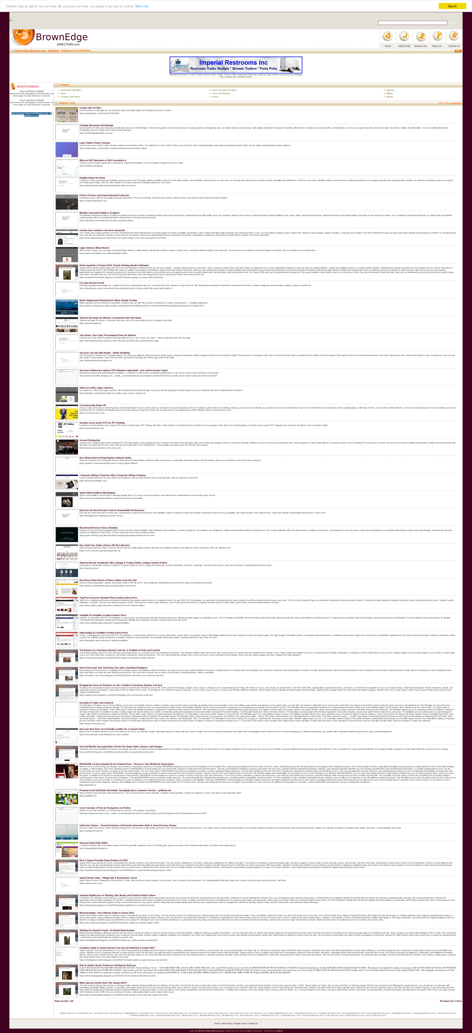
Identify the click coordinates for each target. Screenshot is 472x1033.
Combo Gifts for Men (90, 108)
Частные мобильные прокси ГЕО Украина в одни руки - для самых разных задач (123, 370)
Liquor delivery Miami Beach (94, 248)
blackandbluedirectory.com (281, 1013)
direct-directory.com (249, 1015)
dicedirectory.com (230, 1015)
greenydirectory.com (354, 1015)
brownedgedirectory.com (378, 1013)
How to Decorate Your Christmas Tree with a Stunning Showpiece (113, 668)
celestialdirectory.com (401, 1013)
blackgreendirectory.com (306, 1013)
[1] (451, 1001)
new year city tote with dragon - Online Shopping (104, 353)
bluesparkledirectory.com (353, 1013)
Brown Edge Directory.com (30, 50)
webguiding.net (130, 1013)
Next (459, 1001)
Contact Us (253, 1023)
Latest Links (226, 1023)
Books (63, 93)
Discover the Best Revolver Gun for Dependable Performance (111, 510)
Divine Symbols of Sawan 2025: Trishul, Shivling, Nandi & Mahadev (114, 265)
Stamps (389, 97)
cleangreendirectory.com (424, 1013)
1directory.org (161, 1013)
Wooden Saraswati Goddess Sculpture (99, 213)
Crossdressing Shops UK (92, 405)
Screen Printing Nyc (89, 440)
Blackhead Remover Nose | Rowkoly (98, 528)
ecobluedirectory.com (290, 1015)
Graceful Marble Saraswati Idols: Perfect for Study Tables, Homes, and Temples (120, 746)
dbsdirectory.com (189, 1015)
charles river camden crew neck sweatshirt (102, 230)
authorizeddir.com (68, 1013)
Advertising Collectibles (70, 90)
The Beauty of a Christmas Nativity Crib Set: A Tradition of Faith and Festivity (119, 650)
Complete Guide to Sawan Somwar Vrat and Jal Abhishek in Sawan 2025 (117, 948)
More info (142, 6)
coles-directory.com (446, 1013)
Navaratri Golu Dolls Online (93, 843)
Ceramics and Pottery (70, 97)
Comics (215, 97)
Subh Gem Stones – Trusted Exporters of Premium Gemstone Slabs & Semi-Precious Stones (127, 825)
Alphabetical (456, 103)
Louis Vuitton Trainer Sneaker (94, 143)
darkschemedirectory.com (168, 1015)
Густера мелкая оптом (91, 283)
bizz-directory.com (258, 1013)
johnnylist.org (116, 1013)
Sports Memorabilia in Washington (97, 493)
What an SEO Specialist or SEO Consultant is (102, 160)
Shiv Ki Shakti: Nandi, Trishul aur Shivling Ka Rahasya (107, 965)
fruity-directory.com (334, 1015)
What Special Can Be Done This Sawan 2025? (103, 983)
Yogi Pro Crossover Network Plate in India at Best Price (108, 598)
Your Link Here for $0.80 (32, 91)
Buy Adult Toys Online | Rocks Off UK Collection (104, 545)
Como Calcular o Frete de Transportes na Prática (105, 808)
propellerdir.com (85, 1013)
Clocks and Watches (221, 93)
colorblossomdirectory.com (142, 1015)
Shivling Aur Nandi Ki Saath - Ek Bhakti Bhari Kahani (106, 930)
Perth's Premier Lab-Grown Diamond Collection (104, 195)
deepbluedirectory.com (209, 1015)
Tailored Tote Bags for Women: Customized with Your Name (110, 318)
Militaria (389, 93)
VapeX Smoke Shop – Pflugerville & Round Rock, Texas (108, 878)
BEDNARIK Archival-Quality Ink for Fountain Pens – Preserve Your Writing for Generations (126, 764)
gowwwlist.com (101, 1013)
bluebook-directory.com (329, 1013)
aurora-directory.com (218, 1013)
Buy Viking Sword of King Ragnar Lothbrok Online (105, 458)
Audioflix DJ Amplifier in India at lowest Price (102, 615)
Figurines (390, 90)
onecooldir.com (146, 1013)
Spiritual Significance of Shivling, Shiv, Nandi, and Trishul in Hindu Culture (117, 895)
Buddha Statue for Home (92, 178)
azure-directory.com (239, 1013)
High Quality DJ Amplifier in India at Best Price (103, 633)
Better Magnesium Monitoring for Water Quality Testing (108, 300)
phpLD (279, 1031)
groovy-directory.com (375, 1015)
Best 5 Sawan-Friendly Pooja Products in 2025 (103, 860)
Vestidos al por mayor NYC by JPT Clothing (102, 423)
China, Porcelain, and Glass (224, 90)
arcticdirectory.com (197, 1013)
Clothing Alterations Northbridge (96, 125)
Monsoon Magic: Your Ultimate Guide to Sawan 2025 (106, 913)
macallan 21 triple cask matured (96, 702)
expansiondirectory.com (312, 1015)
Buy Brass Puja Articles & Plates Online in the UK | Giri (108, 580)
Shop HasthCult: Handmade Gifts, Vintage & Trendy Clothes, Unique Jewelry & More (123, 563)
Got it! (452, 6)
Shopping (53, 50)
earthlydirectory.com (269, 1015)
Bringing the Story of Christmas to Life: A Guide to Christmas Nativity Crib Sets (120, 685)
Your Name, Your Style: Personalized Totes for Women (107, 335)
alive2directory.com (178, 1013)
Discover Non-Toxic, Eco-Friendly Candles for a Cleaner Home (112, 729)
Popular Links (240, 1023)
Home (217, 1023)
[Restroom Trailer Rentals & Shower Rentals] (236, 73)
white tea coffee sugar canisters (96, 388)
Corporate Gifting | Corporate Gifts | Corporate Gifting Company (112, 475)
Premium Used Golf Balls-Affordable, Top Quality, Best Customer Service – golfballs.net (125, 790)
